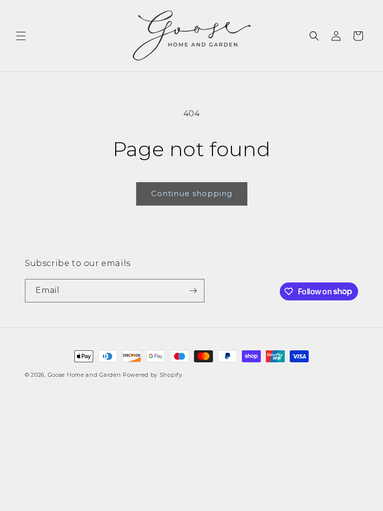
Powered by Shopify (153, 374)
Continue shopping (191, 193)
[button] (21, 36)
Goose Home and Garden (84, 374)
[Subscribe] (193, 290)
